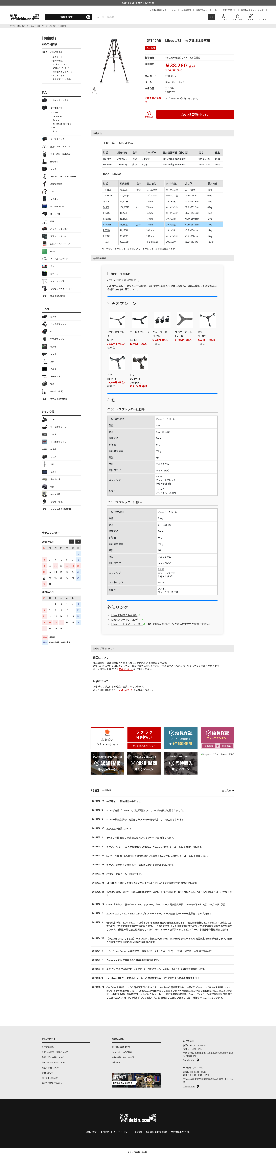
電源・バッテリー (58, 236)
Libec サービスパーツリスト (127, 624)
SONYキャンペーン (61, 68)
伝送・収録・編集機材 (60, 154)
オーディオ (55, 213)
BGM (52, 251)
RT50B (106, 230)
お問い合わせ (91, 1132)
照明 (52, 221)
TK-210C (107, 189)
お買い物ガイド (229, 10)
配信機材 (54, 161)
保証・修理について (51, 1067)
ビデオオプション (58, 441)
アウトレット (58, 75)
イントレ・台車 (57, 281)
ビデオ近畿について (158, 10)
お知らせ (116, 1062)
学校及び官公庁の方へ (52, 1083)
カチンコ (54, 273)
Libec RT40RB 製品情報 (124, 615)
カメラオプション (58, 324)
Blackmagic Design (61, 123)
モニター (54, 369)
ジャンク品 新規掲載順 (60, 509)
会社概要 (138, 1132)
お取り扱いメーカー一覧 (206, 10)
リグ (52, 191)
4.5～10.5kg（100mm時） (175, 158)
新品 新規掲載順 (57, 296)
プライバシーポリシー (122, 1132)
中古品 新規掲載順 (58, 398)
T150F (106, 241)
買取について (48, 1072)
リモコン (54, 198)
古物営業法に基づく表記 (180, 1132)
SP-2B (159, 476)
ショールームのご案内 (181, 10)
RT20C (106, 212)
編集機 (53, 346)
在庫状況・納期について (53, 1057)
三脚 (52, 361)
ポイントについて (50, 1077)
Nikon (55, 131)
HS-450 (107, 158)
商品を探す (66, 17)
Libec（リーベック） (176, 82)
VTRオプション (57, 339)
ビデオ (53, 434)
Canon (55, 119)
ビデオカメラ (56, 107)
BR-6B (161, 569)
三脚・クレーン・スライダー (63, 176)
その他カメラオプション (61, 288)
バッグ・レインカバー (60, 228)
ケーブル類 (55, 494)
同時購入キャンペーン (62, 71)
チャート (54, 266)
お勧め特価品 (56, 52)
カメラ (53, 316)
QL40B (106, 201)
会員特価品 (57, 60)
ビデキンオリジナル (59, 100)
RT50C (106, 236)
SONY (55, 112)
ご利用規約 (105, 1132)
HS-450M (107, 164)
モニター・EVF (57, 206)
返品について (126, 689)
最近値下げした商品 (61, 79)
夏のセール (57, 56)
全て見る (226, 790)
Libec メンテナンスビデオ (125, 619)
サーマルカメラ (57, 139)
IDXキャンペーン (59, 64)
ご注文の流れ (48, 1046)
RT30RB (107, 218)
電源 (52, 383)
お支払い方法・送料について (55, 1052)
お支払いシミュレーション (252, 10)
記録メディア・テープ (60, 243)
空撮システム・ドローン (61, 146)
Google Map (189, 1060)
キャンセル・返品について (54, 1062)
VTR (52, 331)
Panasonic (57, 116)
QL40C (106, 207)
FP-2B (161, 582)
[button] (94, 90)
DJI (53, 127)
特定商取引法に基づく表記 (156, 1132)
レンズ (53, 169)
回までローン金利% (138, 3)
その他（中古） (57, 391)
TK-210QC (108, 195)
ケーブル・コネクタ (59, 258)
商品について (126, 669)
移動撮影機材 (56, 183)
